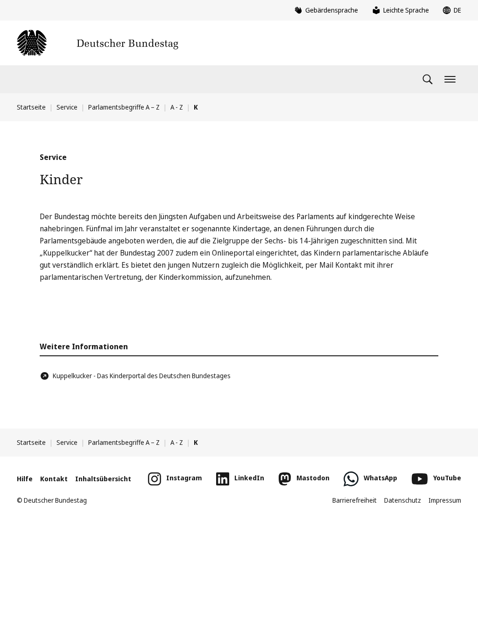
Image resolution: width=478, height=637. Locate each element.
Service (66, 107)
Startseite (31, 107)
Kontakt (54, 478)
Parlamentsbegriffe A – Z (124, 107)
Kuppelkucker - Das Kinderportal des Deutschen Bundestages (142, 375)
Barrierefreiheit (354, 500)
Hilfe (25, 478)
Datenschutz (402, 500)
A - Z (176, 107)
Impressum (445, 500)
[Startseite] (97, 43)
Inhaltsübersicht (103, 478)
